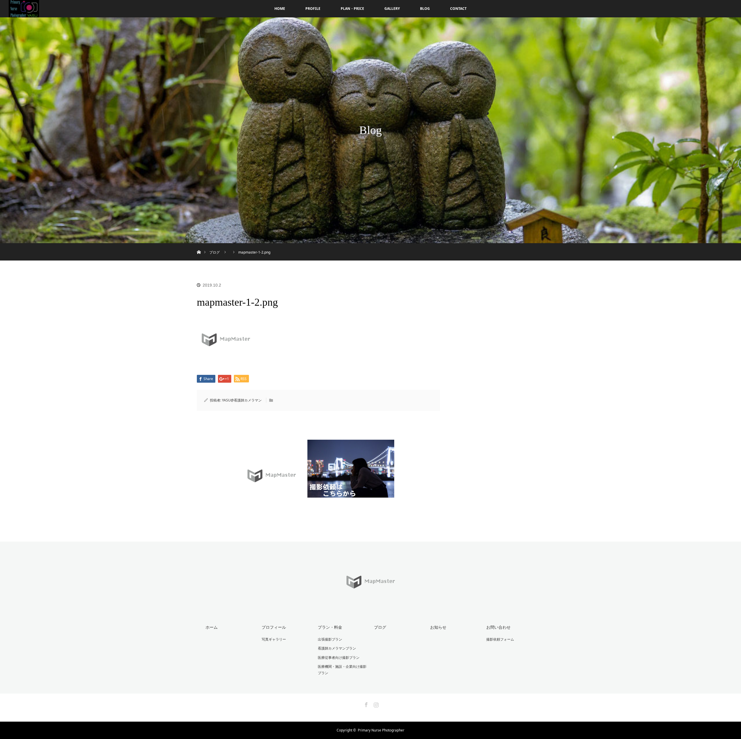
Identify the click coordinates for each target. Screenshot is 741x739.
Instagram (375, 703)
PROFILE (312, 8)
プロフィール (274, 627)
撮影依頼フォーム (500, 639)
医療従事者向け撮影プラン (339, 657)
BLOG (425, 8)
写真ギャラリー (274, 639)
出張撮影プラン (330, 639)
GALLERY (392, 8)
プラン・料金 (330, 627)
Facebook (365, 703)
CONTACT (458, 8)
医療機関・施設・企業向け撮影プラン (342, 669)
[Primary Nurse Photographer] (370, 599)
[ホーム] (199, 245)
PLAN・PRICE (352, 8)
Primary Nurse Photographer (381, 730)
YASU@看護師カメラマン (242, 400)
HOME (279, 8)
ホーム (212, 627)
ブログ (380, 627)
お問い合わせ (498, 627)
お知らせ (438, 627)
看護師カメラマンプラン (337, 648)
